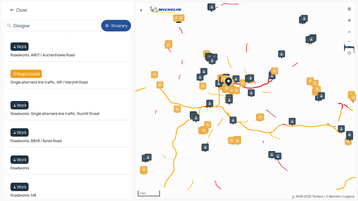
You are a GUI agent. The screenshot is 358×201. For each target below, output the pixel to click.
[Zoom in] (349, 32)
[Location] (349, 53)
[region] (245, 100)
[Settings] (349, 20)
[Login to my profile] (349, 9)
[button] (200, 77)
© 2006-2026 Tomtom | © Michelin (316, 196)
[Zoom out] (349, 41)
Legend (348, 196)
